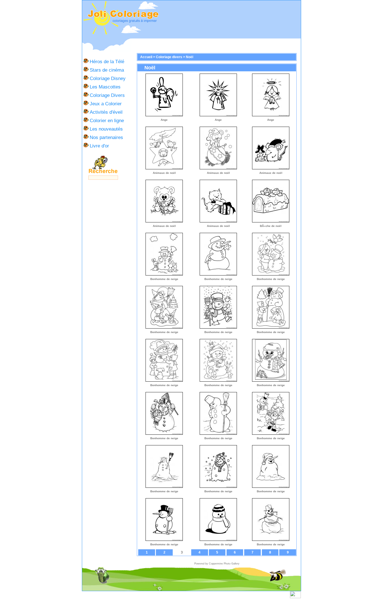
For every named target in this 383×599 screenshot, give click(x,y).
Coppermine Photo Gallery (224, 563)
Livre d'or (99, 146)
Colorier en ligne (107, 120)
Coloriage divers (169, 57)
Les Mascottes (105, 87)
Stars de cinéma (107, 70)
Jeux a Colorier (106, 103)
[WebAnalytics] (295, 597)
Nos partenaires (106, 137)
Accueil (146, 57)
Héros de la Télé (107, 61)
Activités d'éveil (106, 112)
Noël (189, 57)
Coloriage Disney (108, 78)
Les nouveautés (106, 129)
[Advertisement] (230, 19)
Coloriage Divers (107, 95)
